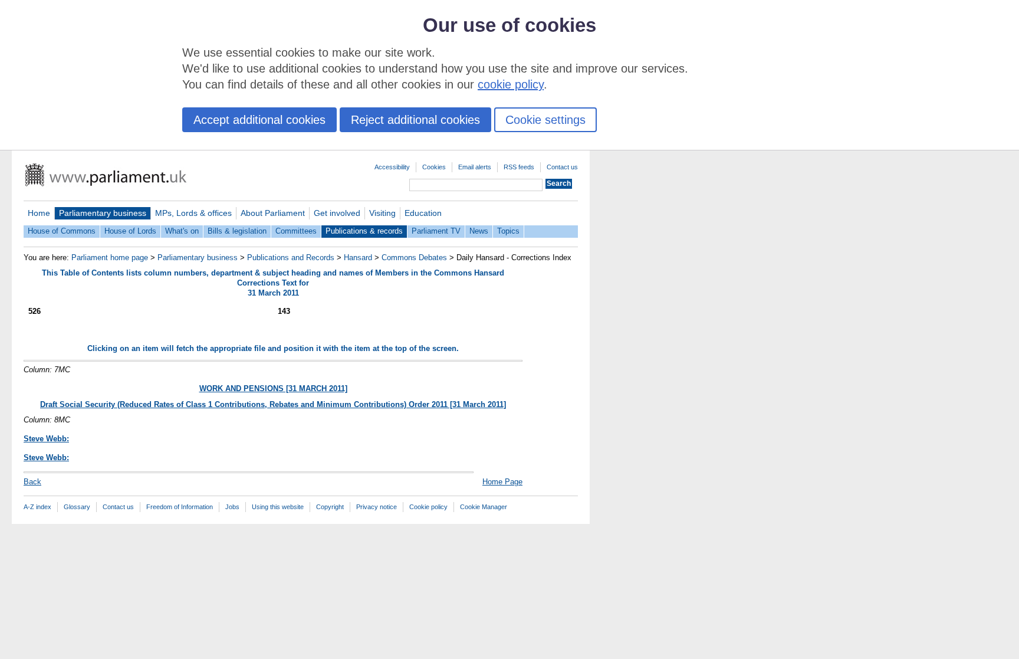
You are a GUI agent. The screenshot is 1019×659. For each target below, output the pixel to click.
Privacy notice (376, 506)
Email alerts (474, 167)
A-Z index (37, 506)
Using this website (278, 506)
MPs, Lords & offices (193, 213)
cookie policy (511, 84)
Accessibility (392, 167)
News (478, 231)
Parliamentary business (102, 213)
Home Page (502, 481)
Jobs (232, 506)
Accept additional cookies (259, 119)
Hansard (358, 257)
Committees (296, 231)
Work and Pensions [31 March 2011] (273, 388)
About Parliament (273, 213)
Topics (508, 231)
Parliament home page (109, 257)
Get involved (337, 213)
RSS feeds (519, 167)
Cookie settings (545, 119)
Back (32, 481)
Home (39, 213)
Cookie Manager (483, 506)
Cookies (434, 167)
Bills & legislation (237, 231)
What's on (182, 231)
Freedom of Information (179, 506)
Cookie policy (428, 506)
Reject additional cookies (415, 119)
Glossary (77, 506)
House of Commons (62, 231)
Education (423, 213)
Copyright (330, 506)
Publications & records (364, 231)
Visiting (382, 213)
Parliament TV (436, 231)
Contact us (562, 167)
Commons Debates (414, 257)
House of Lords (130, 231)
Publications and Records (290, 257)
